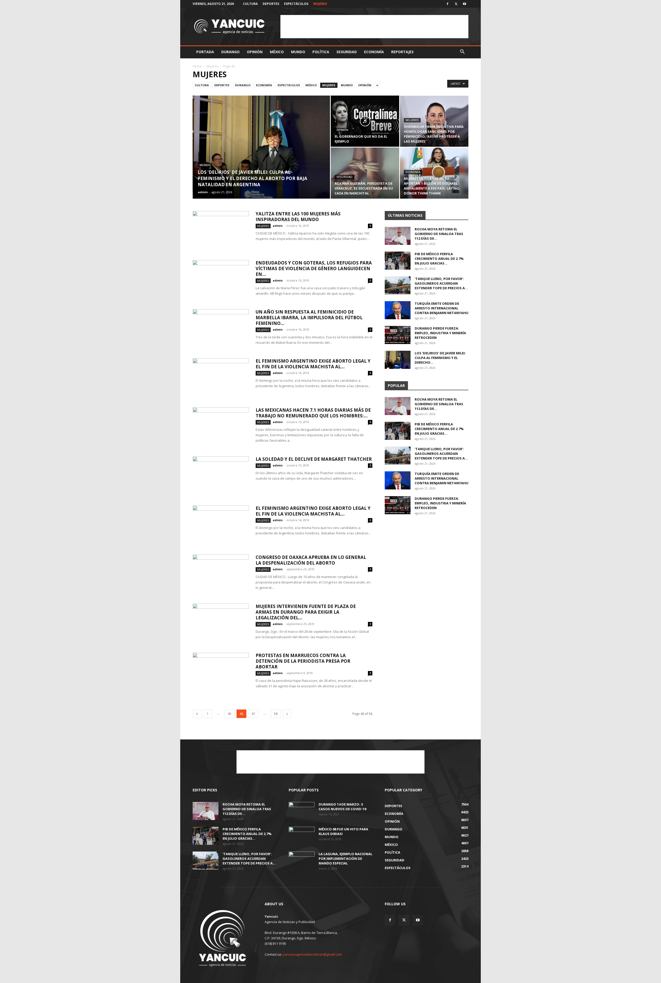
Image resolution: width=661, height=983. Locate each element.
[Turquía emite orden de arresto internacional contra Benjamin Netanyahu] (398, 310)
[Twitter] (456, 4)
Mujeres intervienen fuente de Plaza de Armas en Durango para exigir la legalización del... (306, 612)
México (277, 51)
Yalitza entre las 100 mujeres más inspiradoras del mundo (298, 216)
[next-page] (287, 713)
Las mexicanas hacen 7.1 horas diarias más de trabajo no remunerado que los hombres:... (313, 413)
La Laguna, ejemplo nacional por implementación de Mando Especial (345, 858)
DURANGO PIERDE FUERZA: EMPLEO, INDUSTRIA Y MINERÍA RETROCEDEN (440, 333)
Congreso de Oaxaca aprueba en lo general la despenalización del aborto (311, 560)
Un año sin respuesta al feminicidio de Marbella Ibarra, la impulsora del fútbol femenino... (309, 317)
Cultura (250, 4)
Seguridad (346, 51)
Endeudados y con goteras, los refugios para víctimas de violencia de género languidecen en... (314, 268)
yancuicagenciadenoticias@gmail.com (312, 954)
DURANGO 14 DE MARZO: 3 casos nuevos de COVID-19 (342, 806)
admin (203, 192)
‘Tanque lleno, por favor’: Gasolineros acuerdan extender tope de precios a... (441, 283)
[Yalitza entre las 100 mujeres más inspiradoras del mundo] (221, 230)
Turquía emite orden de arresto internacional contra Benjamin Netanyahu (441, 308)
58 (276, 714)
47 (253, 714)
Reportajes (402, 51)
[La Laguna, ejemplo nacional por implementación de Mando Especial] (301, 861)
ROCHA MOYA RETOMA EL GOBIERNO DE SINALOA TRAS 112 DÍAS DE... (439, 234)
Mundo (298, 51)
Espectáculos (296, 4)
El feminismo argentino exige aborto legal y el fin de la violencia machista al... (313, 364)
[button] (462, 52)
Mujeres (320, 4)
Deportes (271, 4)
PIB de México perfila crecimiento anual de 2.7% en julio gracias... (439, 259)
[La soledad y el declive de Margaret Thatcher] (221, 475)
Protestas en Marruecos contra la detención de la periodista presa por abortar (303, 661)
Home (197, 66)
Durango (230, 51)
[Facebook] (447, 4)
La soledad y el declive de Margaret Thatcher (314, 459)
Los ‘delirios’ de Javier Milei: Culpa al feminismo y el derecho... (440, 358)
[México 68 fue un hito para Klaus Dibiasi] (301, 836)
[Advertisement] (374, 26)
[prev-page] (197, 713)
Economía (374, 51)
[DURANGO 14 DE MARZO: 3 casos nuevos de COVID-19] (301, 811)
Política (320, 51)
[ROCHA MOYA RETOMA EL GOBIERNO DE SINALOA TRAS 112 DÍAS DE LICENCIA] (398, 236)
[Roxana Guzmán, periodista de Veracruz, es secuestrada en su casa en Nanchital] (365, 173)
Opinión (255, 51)
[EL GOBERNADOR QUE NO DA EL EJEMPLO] (365, 121)
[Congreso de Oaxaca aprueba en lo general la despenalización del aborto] (221, 574)
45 (229, 714)
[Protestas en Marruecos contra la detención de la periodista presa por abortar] (221, 672)
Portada (205, 51)
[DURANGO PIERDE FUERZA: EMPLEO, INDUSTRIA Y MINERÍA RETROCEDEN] (398, 335)
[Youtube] (464, 4)
